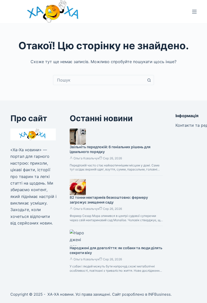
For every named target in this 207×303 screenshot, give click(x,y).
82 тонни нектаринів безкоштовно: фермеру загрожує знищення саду (109, 199)
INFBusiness (159, 294)
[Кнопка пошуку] (149, 80)
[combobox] (98, 80)
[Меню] (194, 11)
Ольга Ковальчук (86, 158)
